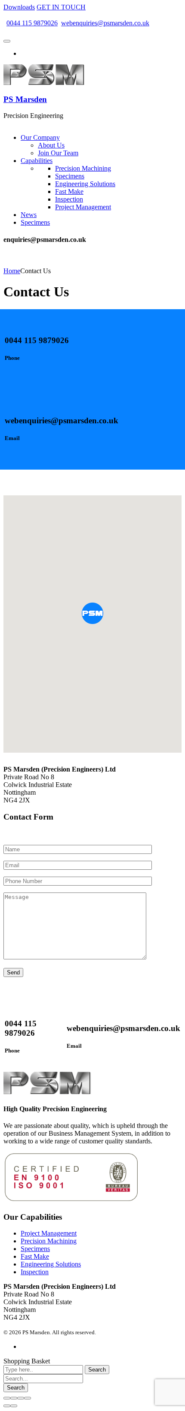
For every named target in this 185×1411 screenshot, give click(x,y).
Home (11, 270)
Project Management (49, 1233)
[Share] (13, 1398)
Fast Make (35, 1256)
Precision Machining (49, 1241)
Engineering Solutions (51, 1264)
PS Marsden (25, 99)
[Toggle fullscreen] (20, 1398)
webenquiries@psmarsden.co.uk (105, 23)
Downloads (19, 7)
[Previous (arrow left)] (6, 1406)
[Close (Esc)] (6, 1398)
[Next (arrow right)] (13, 1406)
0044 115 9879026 (32, 23)
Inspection (35, 1271)
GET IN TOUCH (61, 7)
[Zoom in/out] (27, 1398)
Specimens (35, 1248)
